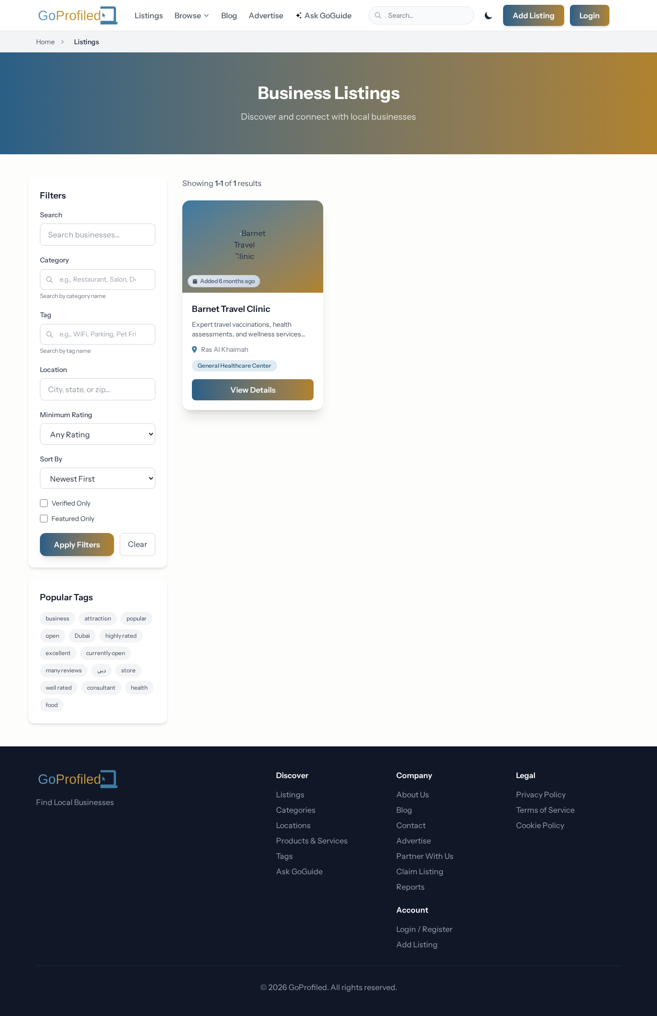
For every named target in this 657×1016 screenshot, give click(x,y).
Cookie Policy (540, 825)
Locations (293, 825)
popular (136, 618)
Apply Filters (77, 544)
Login (590, 15)
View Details (253, 390)
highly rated (121, 635)
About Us (412, 794)
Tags (284, 856)
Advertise (266, 15)
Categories (296, 810)
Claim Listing (419, 871)
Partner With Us (425, 856)
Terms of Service (545, 810)
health (139, 687)
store (128, 670)
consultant (101, 687)
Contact (411, 825)
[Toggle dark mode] (488, 15)
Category (54, 260)
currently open (105, 653)
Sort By (51, 459)
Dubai (82, 635)
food (52, 704)
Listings (149, 15)
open (52, 635)
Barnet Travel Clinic (231, 309)
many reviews (64, 670)
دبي (101, 670)
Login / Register (424, 929)
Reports (410, 887)
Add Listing (534, 15)
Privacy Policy (541, 794)
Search (51, 215)
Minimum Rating (66, 414)
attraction (98, 618)
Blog (229, 15)
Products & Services (312, 840)
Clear (137, 544)
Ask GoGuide (328, 15)
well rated (59, 687)
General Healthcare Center (234, 365)
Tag (45, 314)
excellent (58, 653)
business (57, 618)
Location (53, 369)
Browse (188, 15)
